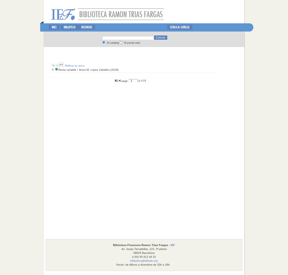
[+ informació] (53, 69)
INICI (54, 27)
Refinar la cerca (74, 65)
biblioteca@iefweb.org (144, 260)
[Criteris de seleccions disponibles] (61, 65)
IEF (173, 245)
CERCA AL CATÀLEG (179, 27)
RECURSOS (86, 27)
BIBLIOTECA (69, 27)
